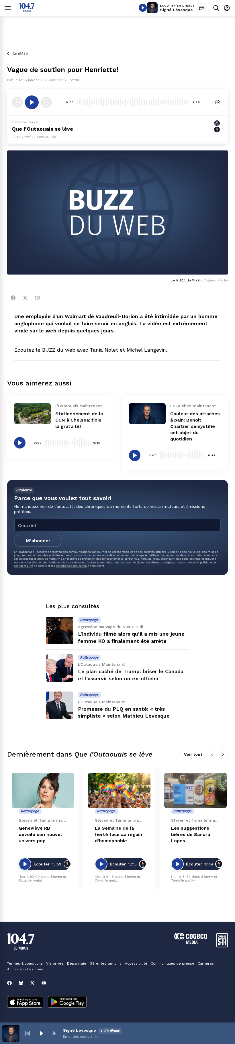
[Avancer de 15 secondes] (46, 102)
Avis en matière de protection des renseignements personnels (97, 558)
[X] (32, 983)
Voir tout (193, 754)
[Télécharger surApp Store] (25, 1002)
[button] (27, 1033)
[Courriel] (37, 298)
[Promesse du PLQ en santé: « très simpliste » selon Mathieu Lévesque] (59, 705)
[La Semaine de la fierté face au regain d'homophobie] (119, 790)
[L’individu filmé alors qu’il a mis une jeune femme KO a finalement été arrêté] (59, 630)
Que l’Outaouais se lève (42, 129)
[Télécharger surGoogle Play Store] (67, 1002)
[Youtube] (44, 983)
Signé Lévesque (176, 9)
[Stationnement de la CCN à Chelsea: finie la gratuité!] (32, 413)
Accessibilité (136, 963)
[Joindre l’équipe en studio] (201, 7)
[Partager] (217, 102)
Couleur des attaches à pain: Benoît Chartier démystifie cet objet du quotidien (195, 426)
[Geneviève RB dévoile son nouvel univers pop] (43, 790)
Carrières (206, 963)
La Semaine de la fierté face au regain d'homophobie (118, 834)
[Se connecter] (226, 8)
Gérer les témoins (106, 963)
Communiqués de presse (172, 963)
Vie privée (55, 963)
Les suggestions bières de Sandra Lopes (190, 834)
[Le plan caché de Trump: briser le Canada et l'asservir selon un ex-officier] (59, 668)
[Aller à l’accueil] (26, 10)
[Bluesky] (21, 983)
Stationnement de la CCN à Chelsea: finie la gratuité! (79, 420)
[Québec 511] (222, 946)
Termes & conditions (25, 963)
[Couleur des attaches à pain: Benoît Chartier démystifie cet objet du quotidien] (147, 413)
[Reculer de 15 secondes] (17, 102)
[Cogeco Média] (190, 942)
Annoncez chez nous (25, 969)
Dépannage (76, 963)
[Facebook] (13, 298)
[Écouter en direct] (142, 7)
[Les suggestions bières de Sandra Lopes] (195, 790)
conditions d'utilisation (71, 565)
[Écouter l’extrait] (32, 102)
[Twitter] (25, 298)
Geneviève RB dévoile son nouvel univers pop (40, 834)
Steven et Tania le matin (117, 878)
